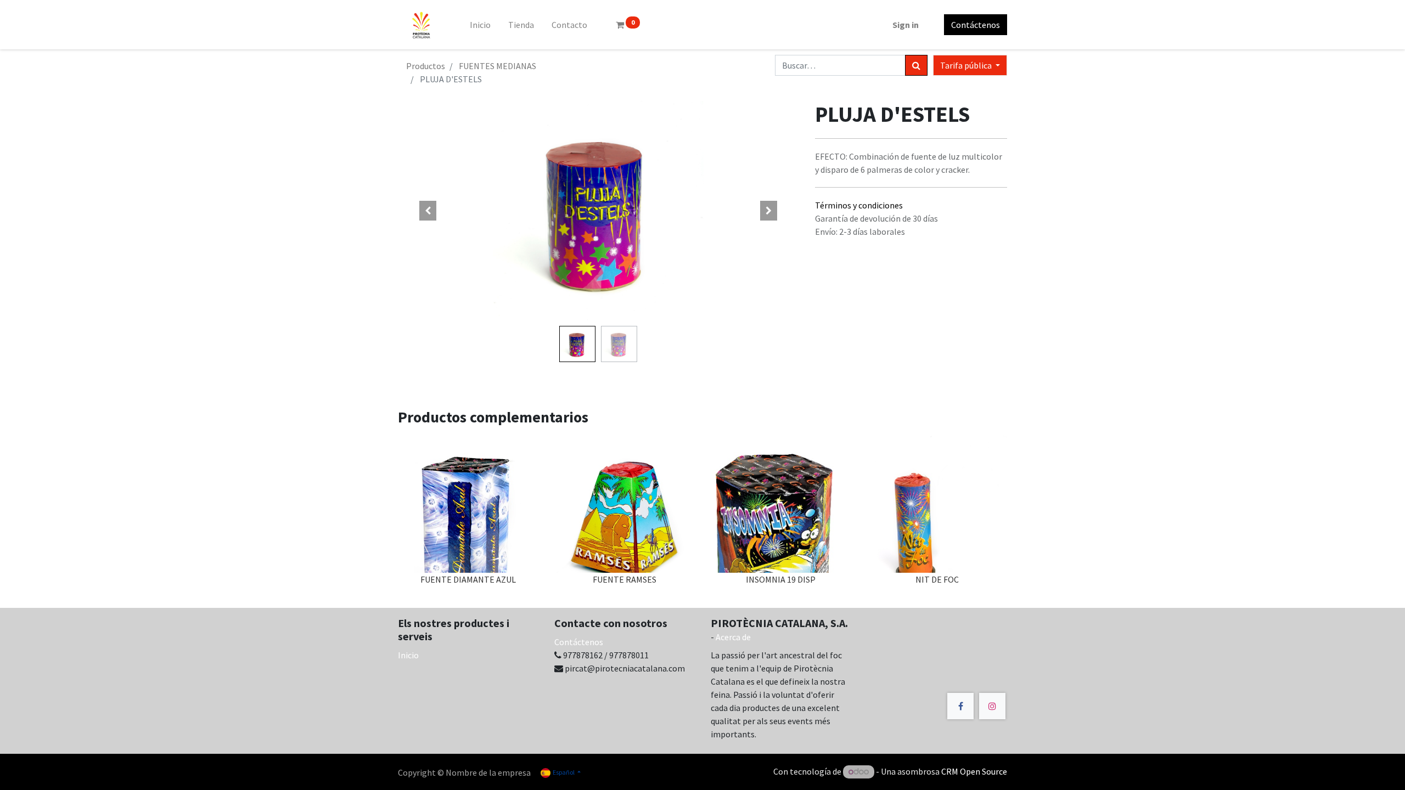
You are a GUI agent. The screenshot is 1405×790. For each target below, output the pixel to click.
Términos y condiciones (859, 205)
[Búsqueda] (916, 65)
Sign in (905, 24)
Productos (425, 65)
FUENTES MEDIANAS (497, 65)
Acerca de (733, 636)
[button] (428, 210)
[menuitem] (480, 25)
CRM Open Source (974, 771)
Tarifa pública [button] (966, 65)
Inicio (408, 655)
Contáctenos (975, 24)
